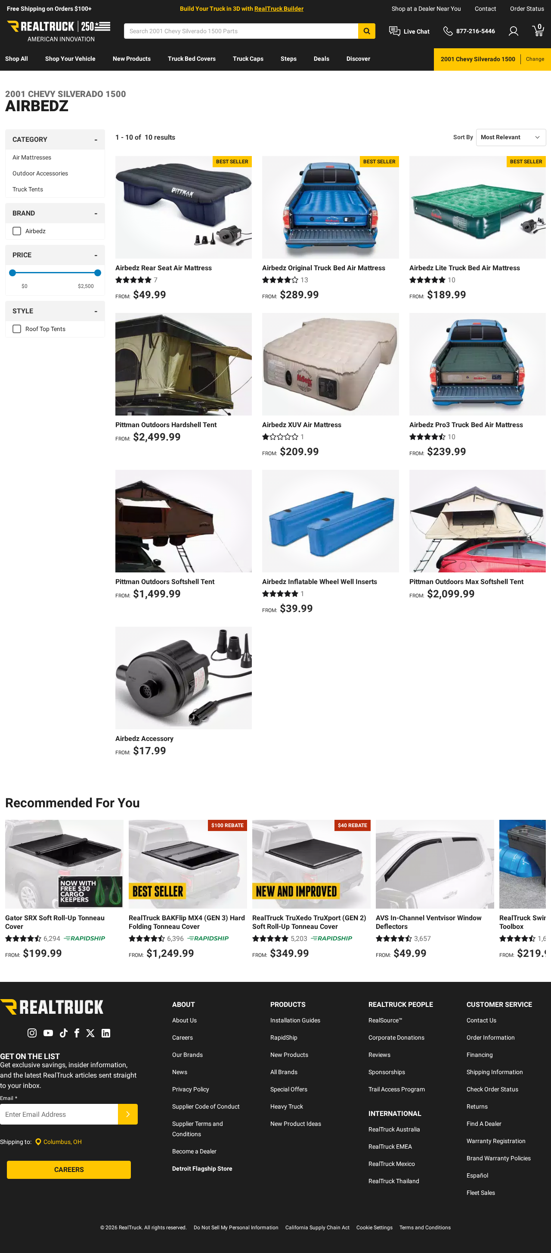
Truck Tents (27, 189)
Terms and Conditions (425, 1228)
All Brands (283, 1072)
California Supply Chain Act (317, 1228)
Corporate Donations (396, 1037)
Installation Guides (295, 1020)
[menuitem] (16, 59)
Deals (321, 58)
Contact (485, 8)
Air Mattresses (31, 157)
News (179, 1072)
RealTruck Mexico (391, 1163)
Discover (358, 58)
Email (8, 1098)
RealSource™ (385, 1020)
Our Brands (187, 1054)
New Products (132, 58)
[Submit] (128, 1114)
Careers (182, 1037)
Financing (480, 1054)
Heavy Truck (286, 1106)
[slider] (12, 272)
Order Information (491, 1037)
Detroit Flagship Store (202, 1168)
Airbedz (35, 231)
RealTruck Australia (394, 1129)
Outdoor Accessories (40, 173)
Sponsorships (386, 1072)
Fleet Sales (481, 1192)
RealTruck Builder (278, 8)
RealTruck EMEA (390, 1146)
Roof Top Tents (45, 328)
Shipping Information (495, 1072)
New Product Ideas (295, 1123)
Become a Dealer (194, 1151)
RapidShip (283, 1037)
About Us (184, 1020)
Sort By (463, 137)
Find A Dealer (484, 1123)
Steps (289, 58)
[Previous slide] (13, 890)
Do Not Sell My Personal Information (236, 1228)
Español (477, 1175)
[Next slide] (537, 890)
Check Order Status (492, 1089)
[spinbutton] (24, 286)
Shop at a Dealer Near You (426, 8)
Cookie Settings (374, 1228)
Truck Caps (248, 58)
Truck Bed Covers (192, 58)
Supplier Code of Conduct (206, 1106)
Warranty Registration (496, 1140)
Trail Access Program (396, 1089)
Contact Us (481, 1020)
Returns (477, 1106)
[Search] (366, 31)
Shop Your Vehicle (70, 58)
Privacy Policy (190, 1089)
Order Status (527, 8)
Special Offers (288, 1089)
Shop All (16, 58)
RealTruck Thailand (393, 1181)
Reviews (379, 1054)
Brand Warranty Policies (499, 1158)
